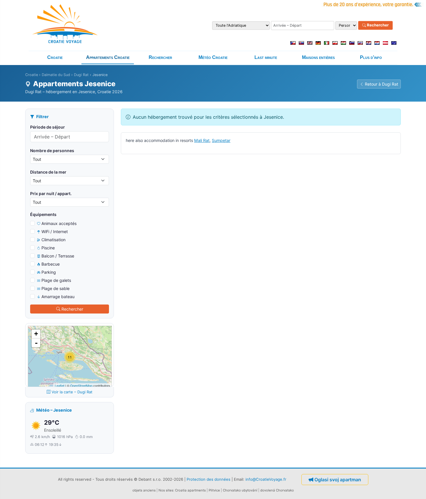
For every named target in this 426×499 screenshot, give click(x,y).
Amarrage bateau (57, 296)
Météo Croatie (213, 57)
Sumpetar (221, 140)
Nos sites (166, 490)
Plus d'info (371, 57)
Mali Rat (202, 140)
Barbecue (50, 264)
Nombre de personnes (52, 150)
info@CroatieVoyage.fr (265, 479)
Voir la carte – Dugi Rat (72, 392)
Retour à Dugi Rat (381, 84)
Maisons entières (318, 57)
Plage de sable (55, 288)
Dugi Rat (81, 75)
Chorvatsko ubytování (240, 490)
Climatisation (53, 239)
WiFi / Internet (54, 231)
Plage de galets (56, 280)
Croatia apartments (190, 490)
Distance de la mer (48, 172)
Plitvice (214, 490)
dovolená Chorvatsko (277, 490)
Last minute (265, 57)
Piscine (48, 247)
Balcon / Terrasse (57, 255)
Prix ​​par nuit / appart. (51, 193)
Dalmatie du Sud (56, 75)
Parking (48, 272)
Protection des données (208, 479)
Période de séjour (47, 127)
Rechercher (377, 25)
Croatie (55, 57)
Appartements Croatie (108, 57)
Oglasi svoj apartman (337, 479)
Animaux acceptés (59, 223)
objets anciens (144, 490)
